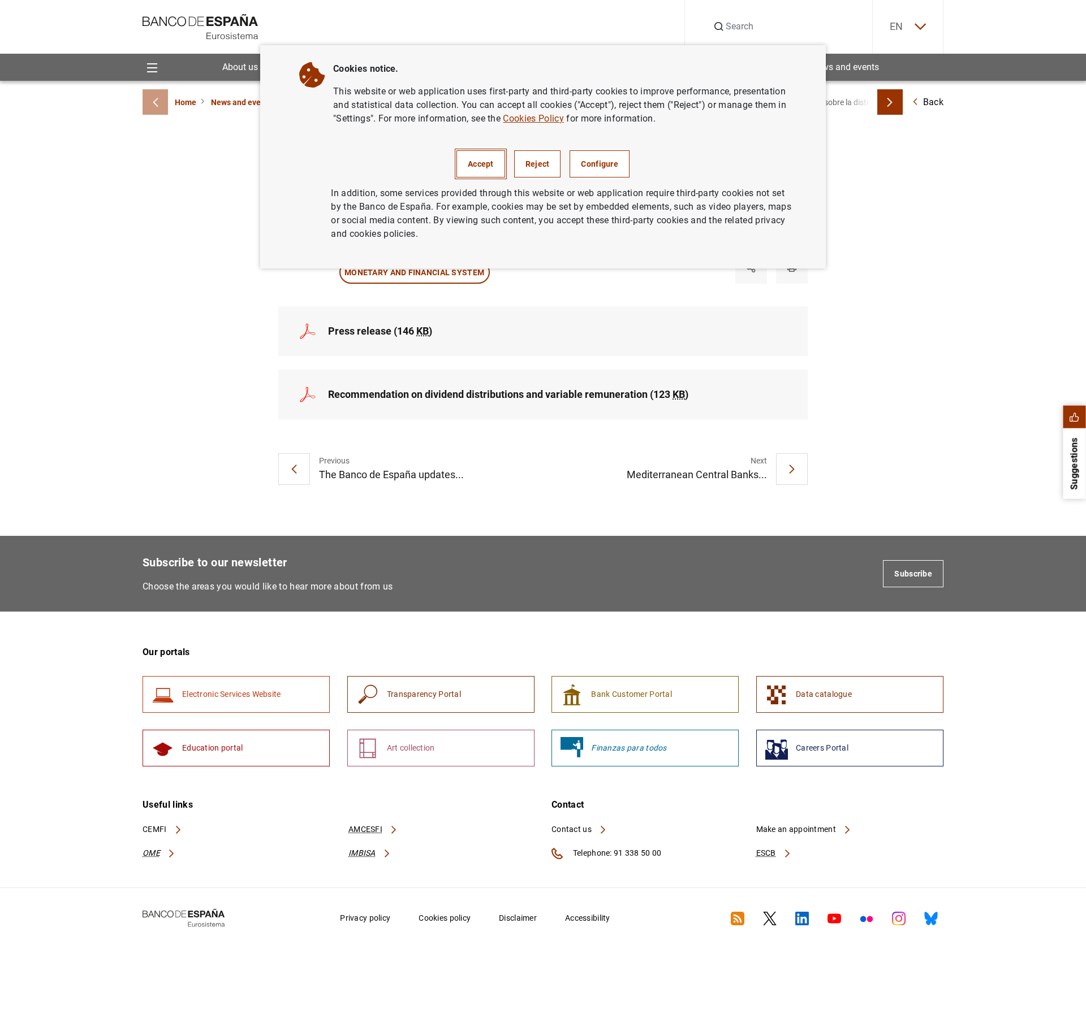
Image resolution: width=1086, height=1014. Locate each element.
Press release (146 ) (380, 331)
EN (896, 26)
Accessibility (587, 917)
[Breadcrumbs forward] (890, 102)
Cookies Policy (533, 118)
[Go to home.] (200, 25)
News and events (845, 67)
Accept (481, 163)
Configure (599, 163)
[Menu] (152, 67)
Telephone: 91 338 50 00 (616, 852)
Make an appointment (797, 829)
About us (240, 67)
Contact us (572, 829)
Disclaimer (518, 917)
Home (185, 102)
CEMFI (156, 829)
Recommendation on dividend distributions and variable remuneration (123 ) (508, 394)
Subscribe (913, 573)
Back (933, 102)
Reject (537, 163)
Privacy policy (365, 917)
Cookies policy (445, 917)
